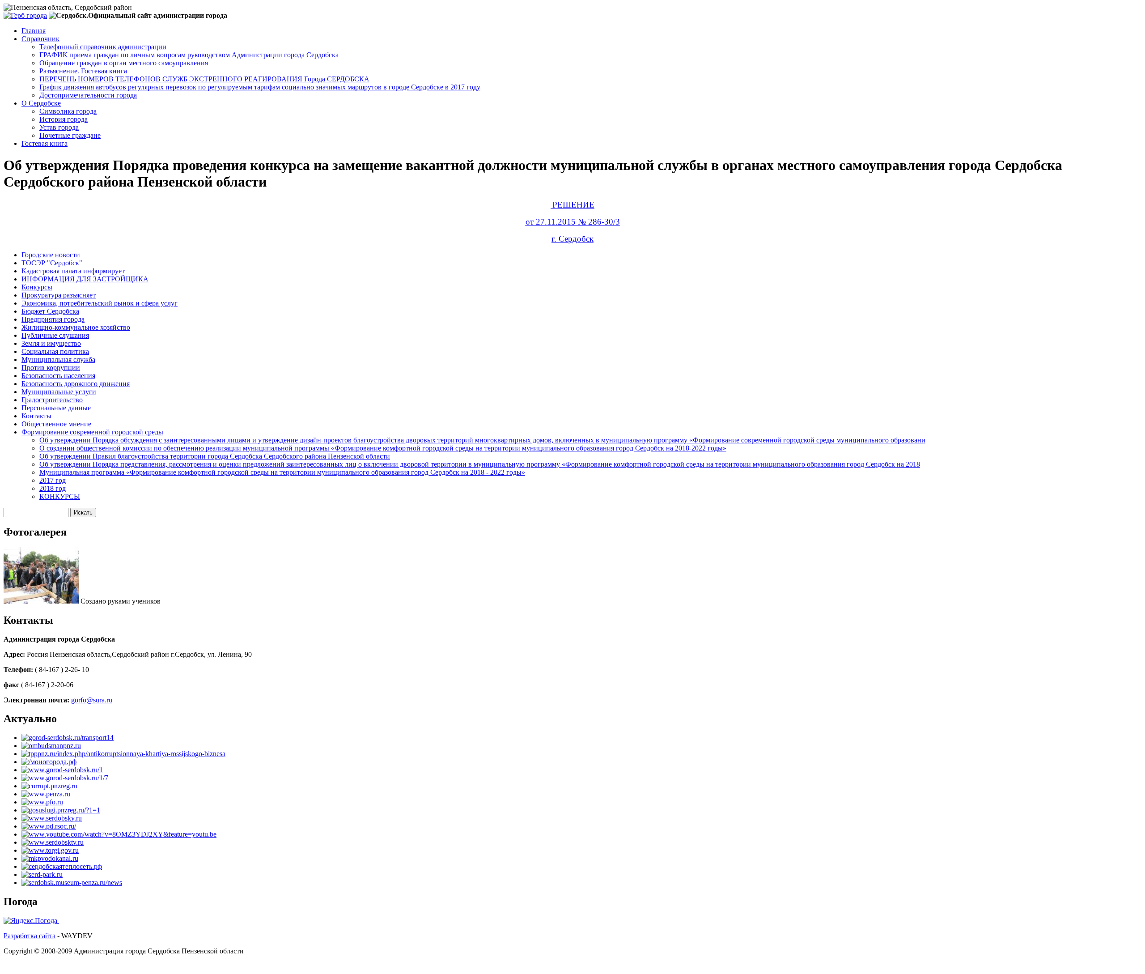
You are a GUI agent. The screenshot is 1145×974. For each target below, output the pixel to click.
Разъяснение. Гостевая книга (83, 71)
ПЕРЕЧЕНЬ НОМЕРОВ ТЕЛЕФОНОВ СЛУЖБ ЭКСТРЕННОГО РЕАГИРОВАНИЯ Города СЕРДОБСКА (204, 79)
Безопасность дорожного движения (75, 383)
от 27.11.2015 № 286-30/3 (573, 221)
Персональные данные (56, 408)
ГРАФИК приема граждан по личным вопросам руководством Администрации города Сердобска (189, 55)
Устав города (59, 127)
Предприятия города (53, 319)
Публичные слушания (55, 335)
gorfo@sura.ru (91, 700)
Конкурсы (36, 287)
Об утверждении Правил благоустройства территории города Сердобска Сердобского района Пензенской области (214, 456)
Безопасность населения (58, 375)
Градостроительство (52, 400)
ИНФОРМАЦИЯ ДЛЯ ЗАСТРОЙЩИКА (84, 279)
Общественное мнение (56, 424)
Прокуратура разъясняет (58, 295)
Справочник (40, 39)
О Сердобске (41, 103)
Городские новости (50, 255)
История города (63, 119)
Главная (33, 30)
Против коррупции (50, 367)
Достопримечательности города (88, 95)
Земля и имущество (51, 343)
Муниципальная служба (58, 359)
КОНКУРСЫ (59, 496)
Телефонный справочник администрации (102, 47)
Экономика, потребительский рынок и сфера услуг (99, 303)
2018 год (52, 488)
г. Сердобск (572, 238)
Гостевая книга (44, 143)
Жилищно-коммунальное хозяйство (75, 327)
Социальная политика (55, 351)
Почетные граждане (70, 135)
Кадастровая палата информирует (73, 271)
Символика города (68, 111)
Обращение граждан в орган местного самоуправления (123, 63)
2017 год (52, 480)
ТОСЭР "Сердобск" (51, 263)
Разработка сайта (29, 936)
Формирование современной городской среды (92, 432)
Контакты (36, 416)
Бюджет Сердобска (50, 311)
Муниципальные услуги (58, 392)
